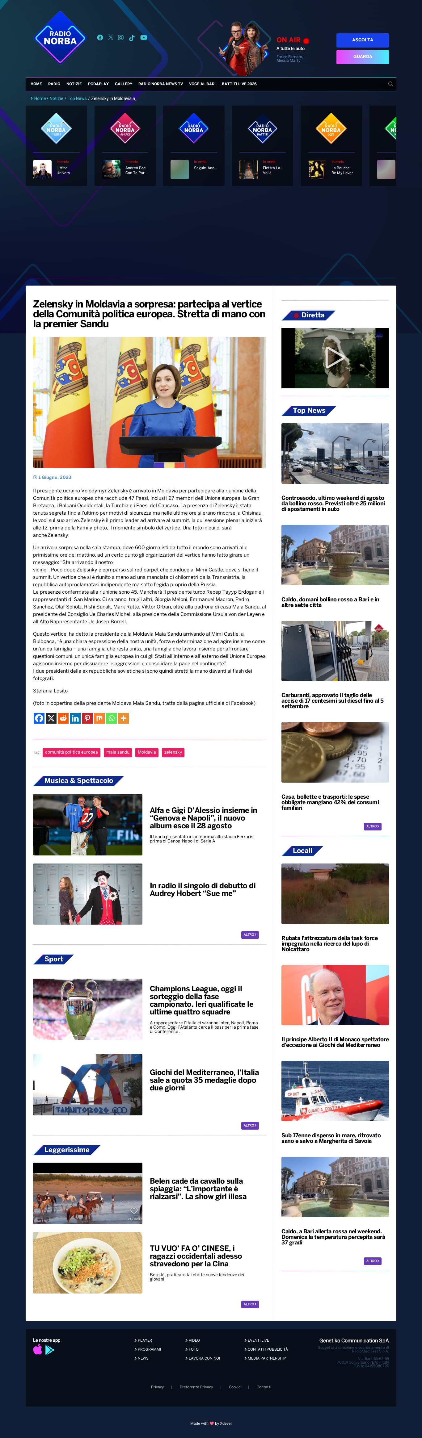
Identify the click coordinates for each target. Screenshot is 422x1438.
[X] (51, 718)
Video (194, 1340)
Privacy (157, 1387)
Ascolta (362, 40)
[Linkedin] (75, 718)
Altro (249, 935)
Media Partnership (266, 1358)
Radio (54, 84)
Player (144, 1340)
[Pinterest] (87, 718)
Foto (193, 1349)
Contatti (264, 1387)
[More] (123, 718)
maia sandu (117, 752)
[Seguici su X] (110, 39)
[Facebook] (39, 718)
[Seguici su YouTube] (143, 39)
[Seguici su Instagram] (121, 39)
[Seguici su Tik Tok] (132, 39)
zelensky (173, 752)
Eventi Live (258, 1340)
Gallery (123, 84)
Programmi (149, 1349)
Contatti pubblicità (267, 1349)
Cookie (235, 1387)
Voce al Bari (202, 84)
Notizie (74, 84)
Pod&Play (98, 84)
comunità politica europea (71, 752)
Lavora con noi (204, 1358)
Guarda (362, 57)
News (143, 1358)
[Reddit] (63, 718)
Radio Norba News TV (160, 84)
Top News (77, 98)
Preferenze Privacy (196, 1387)
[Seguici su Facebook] (100, 39)
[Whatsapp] (111, 718)
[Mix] (99, 718)
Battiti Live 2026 (239, 84)
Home (36, 84)
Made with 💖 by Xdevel (211, 1423)
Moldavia (147, 752)
